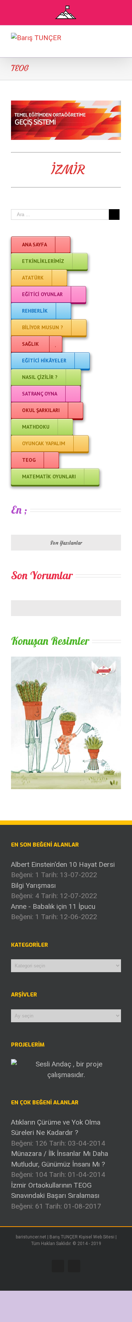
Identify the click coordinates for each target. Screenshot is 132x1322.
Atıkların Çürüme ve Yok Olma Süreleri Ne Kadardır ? (55, 1127)
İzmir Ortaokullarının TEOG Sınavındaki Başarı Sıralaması (55, 1190)
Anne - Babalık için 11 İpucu (53, 906)
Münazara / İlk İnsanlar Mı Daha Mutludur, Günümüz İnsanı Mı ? (59, 1158)
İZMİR (68, 169)
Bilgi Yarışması (33, 885)
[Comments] (66, 608)
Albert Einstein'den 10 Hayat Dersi (63, 864)
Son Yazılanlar (66, 543)
